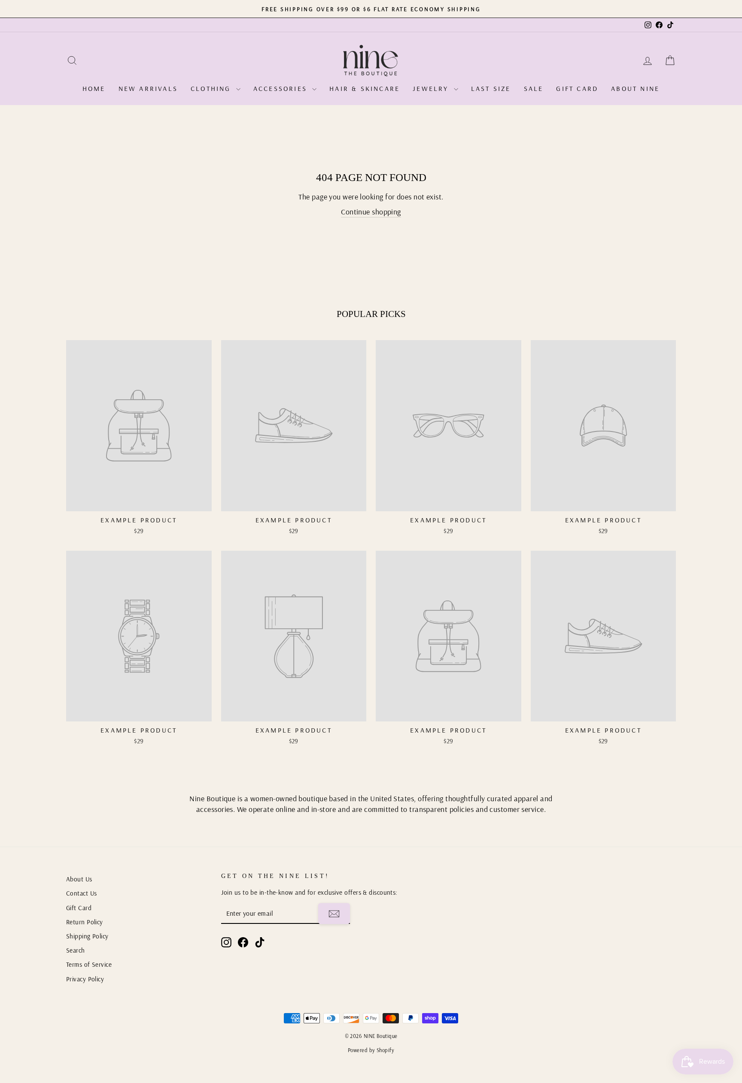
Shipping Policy (87, 936)
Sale (534, 88)
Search (75, 950)
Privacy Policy (85, 979)
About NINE (635, 88)
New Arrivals (148, 88)
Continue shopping (371, 212)
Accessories (281, 88)
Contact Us (81, 893)
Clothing (212, 88)
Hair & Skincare (364, 88)
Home (94, 88)
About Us (79, 879)
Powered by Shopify (371, 1050)
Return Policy (84, 922)
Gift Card (577, 88)
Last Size (491, 88)
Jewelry (432, 88)
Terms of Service (89, 964)
